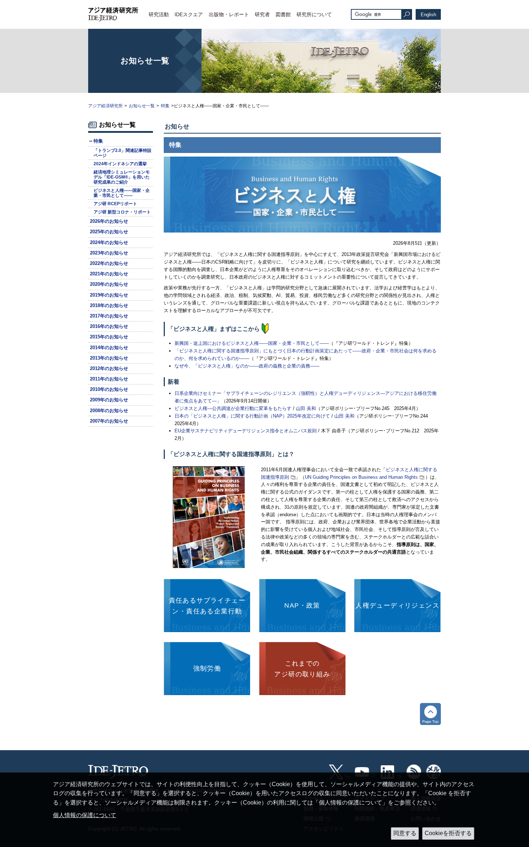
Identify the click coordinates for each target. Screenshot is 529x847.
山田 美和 (306, 408)
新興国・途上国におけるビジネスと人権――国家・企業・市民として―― (252, 343)
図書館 (283, 14)
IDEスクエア (189, 14)
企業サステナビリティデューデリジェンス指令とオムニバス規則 (246, 430)
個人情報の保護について (84, 815)
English (428, 14)
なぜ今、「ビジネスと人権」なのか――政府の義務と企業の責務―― (247, 366)
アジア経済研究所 (105, 105)
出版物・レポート (229, 14)
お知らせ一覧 (142, 105)
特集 (165, 105)
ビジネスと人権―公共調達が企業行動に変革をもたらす (233, 408)
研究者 (262, 14)
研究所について (314, 14)
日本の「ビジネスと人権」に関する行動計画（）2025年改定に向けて (252, 416)
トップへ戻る (430, 714)
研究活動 (159, 14)
